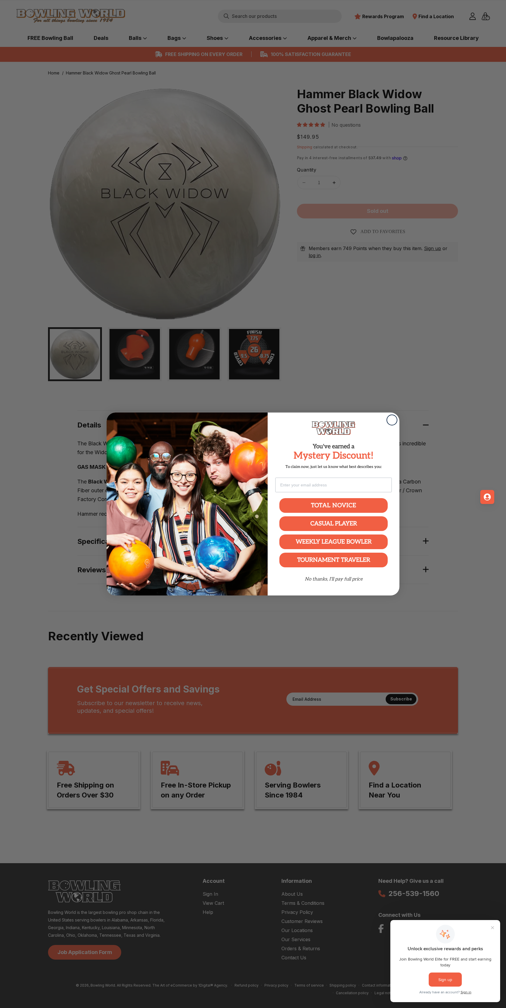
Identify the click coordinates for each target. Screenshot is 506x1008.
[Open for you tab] (487, 497)
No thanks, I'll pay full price (334, 579)
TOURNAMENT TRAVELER (333, 560)
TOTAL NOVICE (333, 505)
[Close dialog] (392, 420)
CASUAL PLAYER (333, 523)
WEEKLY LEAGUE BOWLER (334, 541)
